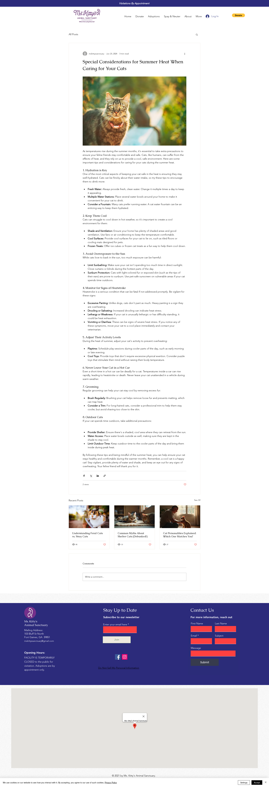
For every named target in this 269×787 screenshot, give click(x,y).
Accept (257, 782)
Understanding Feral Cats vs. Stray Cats (87, 535)
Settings (243, 782)
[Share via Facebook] (84, 475)
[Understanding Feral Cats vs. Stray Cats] (89, 516)
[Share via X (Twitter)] (91, 475)
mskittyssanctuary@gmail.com (39, 641)
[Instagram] (124, 657)
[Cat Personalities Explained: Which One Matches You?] (180, 516)
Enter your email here (115, 624)
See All (197, 500)
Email (194, 635)
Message (196, 648)
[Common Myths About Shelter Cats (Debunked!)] (134, 516)
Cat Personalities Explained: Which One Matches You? (179, 535)
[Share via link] (104, 475)
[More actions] (184, 53)
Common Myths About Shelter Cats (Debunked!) (132, 535)
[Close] (265, 782)
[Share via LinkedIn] (97, 475)
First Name (197, 623)
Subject (219, 635)
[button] (238, 15)
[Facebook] (117, 657)
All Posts (73, 34)
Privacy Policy (111, 782)
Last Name (221, 623)
